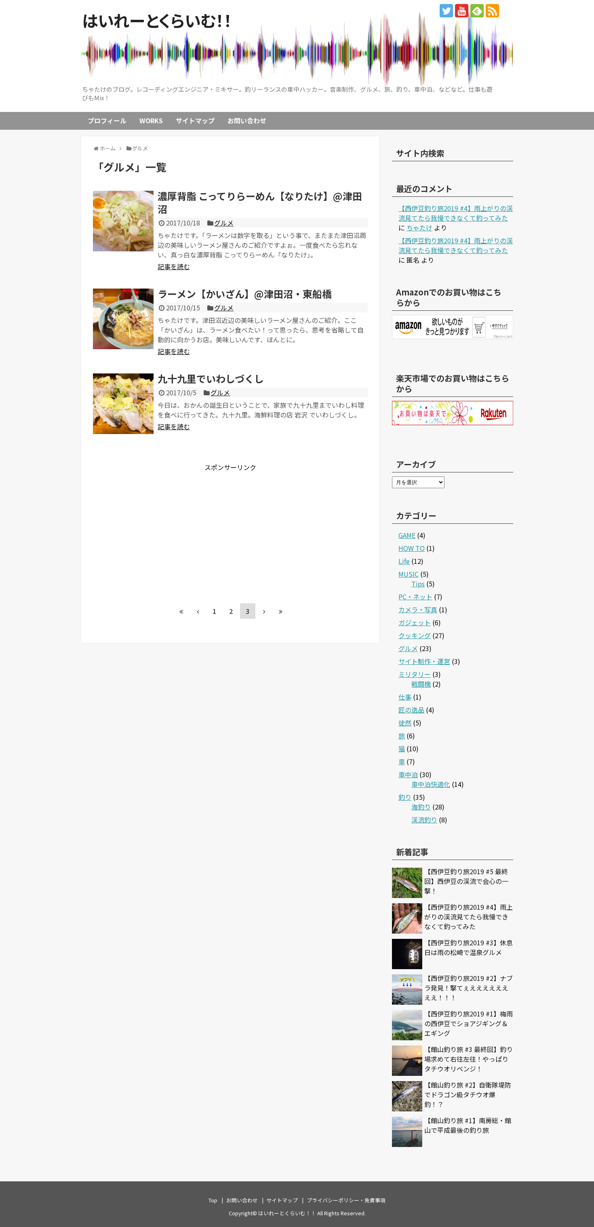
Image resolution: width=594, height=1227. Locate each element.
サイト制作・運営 (424, 661)
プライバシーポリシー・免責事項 (346, 1200)
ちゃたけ (419, 227)
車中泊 (408, 774)
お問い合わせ (246, 120)
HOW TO (411, 548)
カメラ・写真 (417, 609)
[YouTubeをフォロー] (461, 10)
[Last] (281, 611)
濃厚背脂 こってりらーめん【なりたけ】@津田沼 (260, 202)
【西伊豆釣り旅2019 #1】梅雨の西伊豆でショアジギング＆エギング (468, 1023)
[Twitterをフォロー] (446, 10)
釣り (404, 797)
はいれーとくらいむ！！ (157, 20)
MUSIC (408, 574)
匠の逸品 (411, 710)
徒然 (404, 722)
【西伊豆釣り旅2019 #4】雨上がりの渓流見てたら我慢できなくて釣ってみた (455, 213)
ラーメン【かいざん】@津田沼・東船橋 (245, 294)
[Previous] (198, 611)
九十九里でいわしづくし (211, 378)
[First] (181, 611)
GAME (406, 535)
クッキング (414, 635)
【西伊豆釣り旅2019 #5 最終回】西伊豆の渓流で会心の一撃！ (466, 881)
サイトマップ (195, 120)
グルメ (224, 223)
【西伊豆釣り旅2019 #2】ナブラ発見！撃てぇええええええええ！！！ (468, 987)
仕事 (404, 697)
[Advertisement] (161, 528)
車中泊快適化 (430, 784)
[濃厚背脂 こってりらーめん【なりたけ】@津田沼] (123, 221)
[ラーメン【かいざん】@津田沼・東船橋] (123, 319)
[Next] (264, 611)
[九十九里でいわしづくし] (123, 403)
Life (404, 561)
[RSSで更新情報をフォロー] (492, 10)
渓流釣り (424, 819)
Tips (418, 583)
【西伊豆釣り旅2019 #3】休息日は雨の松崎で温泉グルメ (468, 947)
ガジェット (414, 622)
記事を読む (174, 266)
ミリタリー (414, 674)
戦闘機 (421, 684)
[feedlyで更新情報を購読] (477, 10)
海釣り (421, 807)
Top (213, 1200)
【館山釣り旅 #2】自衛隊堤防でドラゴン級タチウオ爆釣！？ (467, 1094)
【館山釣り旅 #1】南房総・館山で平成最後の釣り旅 (467, 1125)
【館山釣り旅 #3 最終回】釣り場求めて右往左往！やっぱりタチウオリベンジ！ (468, 1058)
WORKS (151, 120)
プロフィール (107, 120)
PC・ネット (415, 596)
